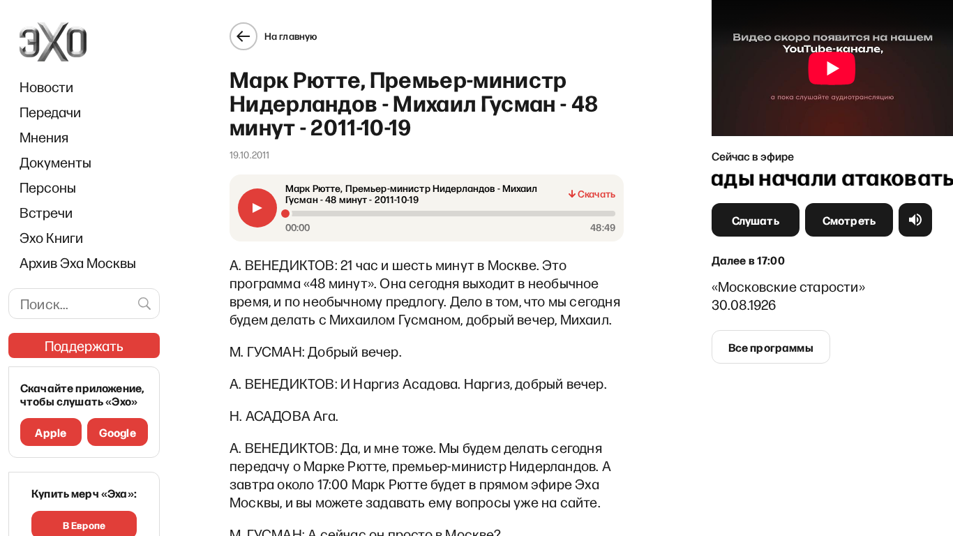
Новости (46, 86)
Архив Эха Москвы (78, 262)
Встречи (46, 212)
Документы (55, 162)
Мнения (44, 137)
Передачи (50, 112)
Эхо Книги (51, 237)
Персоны (48, 187)
